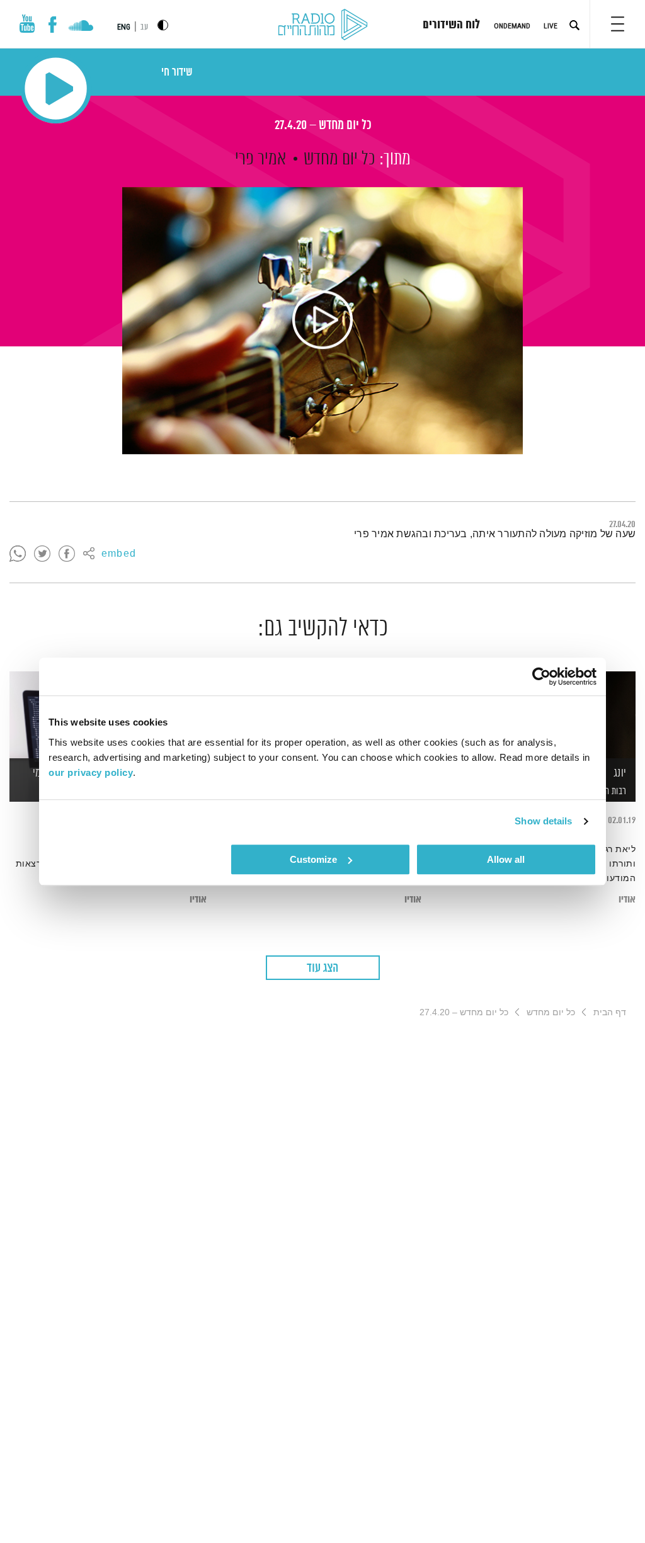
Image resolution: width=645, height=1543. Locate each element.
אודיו (627, 900)
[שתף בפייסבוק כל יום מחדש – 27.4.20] (67, 554)
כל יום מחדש (339, 159)
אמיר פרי (260, 159)
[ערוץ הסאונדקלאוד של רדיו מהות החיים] (81, 27)
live (550, 25)
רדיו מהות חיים (323, 25)
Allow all (506, 859)
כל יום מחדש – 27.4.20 (323, 126)
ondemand (512, 25)
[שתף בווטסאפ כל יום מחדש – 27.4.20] (17, 554)
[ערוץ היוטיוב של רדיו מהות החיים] (27, 23)
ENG (123, 27)
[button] (617, 23)
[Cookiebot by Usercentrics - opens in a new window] (541, 676)
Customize (313, 859)
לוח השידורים (451, 25)
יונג (620, 773)
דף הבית (609, 1012)
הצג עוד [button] (322, 968)
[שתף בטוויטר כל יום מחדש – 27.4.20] (42, 554)
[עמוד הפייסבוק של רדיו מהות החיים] (53, 24)
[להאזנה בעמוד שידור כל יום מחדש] (322, 320)
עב (144, 27)
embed (118, 554)
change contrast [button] (162, 25)
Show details (543, 821)
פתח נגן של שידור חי (56, 88)
